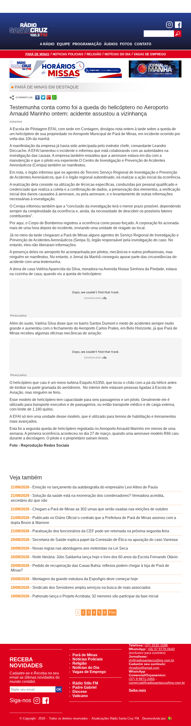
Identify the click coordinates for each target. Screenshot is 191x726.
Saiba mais (137, 690)
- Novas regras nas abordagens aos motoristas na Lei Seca (69, 548)
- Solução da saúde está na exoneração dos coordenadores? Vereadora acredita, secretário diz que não (87, 498)
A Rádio (47, 44)
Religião (94, 54)
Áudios (111, 44)
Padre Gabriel (84, 687)
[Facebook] (178, 24)
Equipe (63, 44)
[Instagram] (169, 24)
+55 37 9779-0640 (161, 649)
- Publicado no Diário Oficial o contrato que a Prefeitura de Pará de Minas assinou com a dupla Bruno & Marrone (93, 520)
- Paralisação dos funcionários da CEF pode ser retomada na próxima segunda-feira (90, 531)
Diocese (79, 692)
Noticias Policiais (68, 54)
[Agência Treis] (169, 718)
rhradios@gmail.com (144, 668)
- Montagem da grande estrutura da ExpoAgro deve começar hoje (74, 579)
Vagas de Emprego (150, 54)
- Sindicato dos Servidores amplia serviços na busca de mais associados (80, 587)
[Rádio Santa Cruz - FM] (28, 29)
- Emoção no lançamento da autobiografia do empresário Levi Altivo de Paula (84, 487)
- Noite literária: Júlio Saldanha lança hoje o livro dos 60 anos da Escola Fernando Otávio (94, 557)
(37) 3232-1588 (156, 645)
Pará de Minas (37, 54)
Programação (87, 44)
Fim (112, 612)
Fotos (126, 44)
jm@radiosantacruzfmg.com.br (151, 660)
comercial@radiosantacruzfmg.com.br (157, 682)
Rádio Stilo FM (85, 683)
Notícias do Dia (117, 54)
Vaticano (80, 696)
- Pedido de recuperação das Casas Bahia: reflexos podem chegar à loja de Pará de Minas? (90, 568)
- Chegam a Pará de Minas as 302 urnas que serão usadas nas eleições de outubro (89, 509)
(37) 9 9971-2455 (142, 679)
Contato (142, 44)
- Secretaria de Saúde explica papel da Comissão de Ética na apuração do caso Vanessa (94, 540)
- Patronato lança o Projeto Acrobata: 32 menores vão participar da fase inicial (84, 596)
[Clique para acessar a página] (66, 69)
